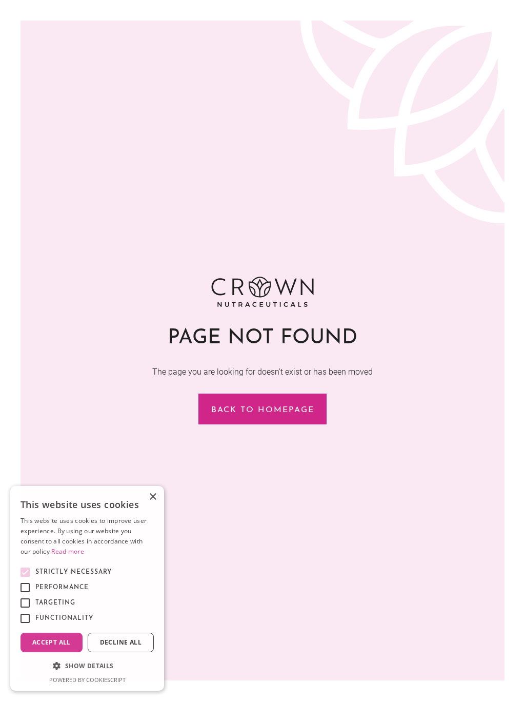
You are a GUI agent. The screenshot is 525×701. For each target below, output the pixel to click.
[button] (87, 666)
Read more (67, 551)
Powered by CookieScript (87, 680)
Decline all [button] (121, 642)
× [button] (152, 497)
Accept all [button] (51, 642)
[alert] (87, 588)
